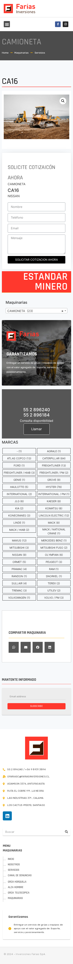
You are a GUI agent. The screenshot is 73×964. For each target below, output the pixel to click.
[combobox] (36, 310)
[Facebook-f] (58, 24)
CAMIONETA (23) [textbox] (35, 311)
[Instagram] (65, 24)
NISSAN (14, 196)
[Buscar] (66, 831)
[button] (7, 24)
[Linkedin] (7, 815)
